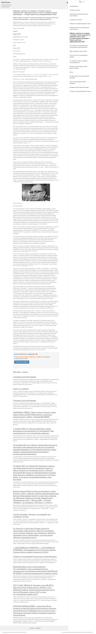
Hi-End (71, 72)
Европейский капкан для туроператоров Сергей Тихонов (14, 632)
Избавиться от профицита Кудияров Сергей (80, 23)
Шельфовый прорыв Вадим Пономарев (79, 87)
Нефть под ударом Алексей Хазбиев (78, 51)
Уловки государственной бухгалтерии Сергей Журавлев (35, 556)
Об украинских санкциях (76, 19)
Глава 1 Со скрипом (21, 388)
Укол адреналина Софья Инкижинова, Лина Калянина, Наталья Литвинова (76, 632)
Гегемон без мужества (75, 10)
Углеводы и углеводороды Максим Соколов (80, 91)
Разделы (38, 628)
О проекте (32, 628)
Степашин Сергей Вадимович (24, 377)
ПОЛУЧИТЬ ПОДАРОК (22, 362)
